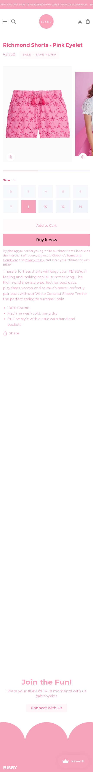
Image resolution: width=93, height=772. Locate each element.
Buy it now (46, 239)
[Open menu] (4, 21)
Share (14, 333)
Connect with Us (46, 708)
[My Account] (78, 21)
